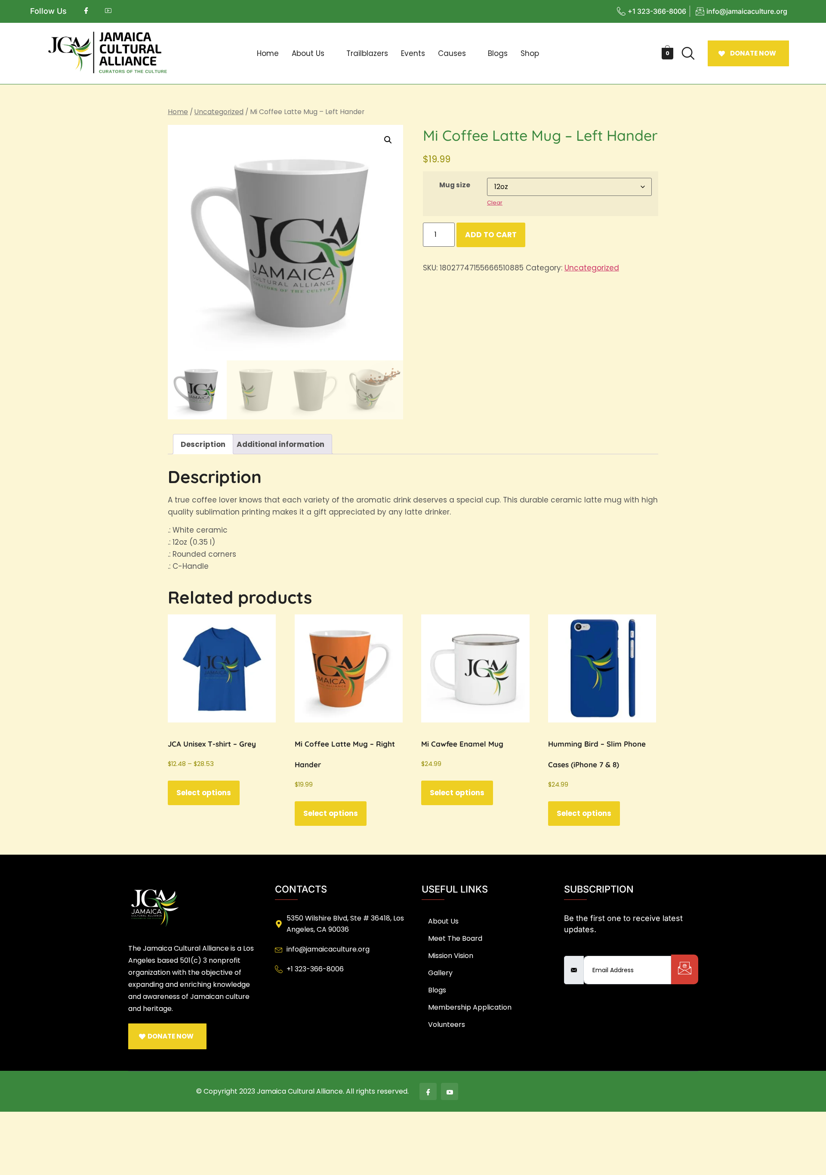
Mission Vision (450, 956)
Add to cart (491, 234)
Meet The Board (455, 938)
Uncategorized (218, 111)
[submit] (684, 969)
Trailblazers (367, 53)
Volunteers (446, 1024)
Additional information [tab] (280, 444)
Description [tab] (203, 444)
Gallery (440, 973)
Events (413, 53)
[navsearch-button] (688, 53)
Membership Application (470, 1007)
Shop (530, 53)
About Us (308, 53)
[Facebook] (428, 1091)
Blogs (498, 53)
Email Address (590, 948)
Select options (203, 792)
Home (268, 53)
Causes (452, 53)
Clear (494, 202)
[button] (312, 53)
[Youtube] (449, 1091)
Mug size (454, 185)
